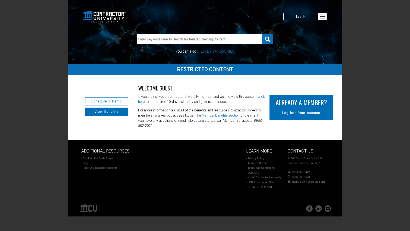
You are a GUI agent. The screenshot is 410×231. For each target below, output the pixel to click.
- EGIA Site (252, 172)
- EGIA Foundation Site (260, 182)
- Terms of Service (257, 163)
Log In (301, 16)
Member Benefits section (221, 115)
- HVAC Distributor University (263, 177)
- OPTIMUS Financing (259, 186)
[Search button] (267, 39)
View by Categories (215, 51)
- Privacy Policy (255, 158)
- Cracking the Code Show (97, 158)
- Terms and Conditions (260, 167)
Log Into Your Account (301, 113)
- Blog (84, 163)
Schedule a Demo (106, 101)
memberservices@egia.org (308, 181)
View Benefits (106, 112)
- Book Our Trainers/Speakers (99, 167)
